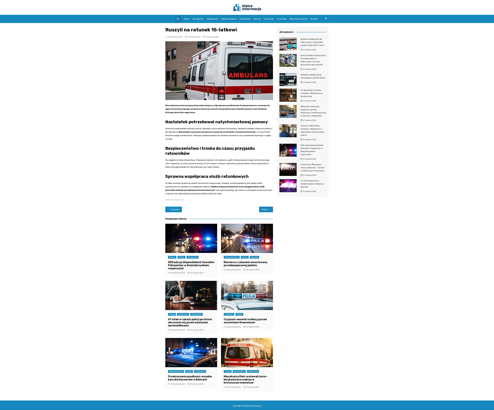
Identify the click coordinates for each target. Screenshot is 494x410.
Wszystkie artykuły (298, 18)
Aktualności (198, 18)
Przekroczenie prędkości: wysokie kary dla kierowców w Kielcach (190, 378)
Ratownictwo (239, 371)
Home (186, 18)
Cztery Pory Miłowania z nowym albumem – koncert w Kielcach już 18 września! (313, 167)
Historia (257, 18)
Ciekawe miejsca (228, 18)
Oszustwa (229, 314)
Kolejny (265, 209)
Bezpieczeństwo (231, 257)
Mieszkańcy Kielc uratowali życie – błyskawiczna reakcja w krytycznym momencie (246, 379)
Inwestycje (269, 18)
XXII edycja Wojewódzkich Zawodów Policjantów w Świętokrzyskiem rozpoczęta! (191, 265)
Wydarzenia (244, 18)
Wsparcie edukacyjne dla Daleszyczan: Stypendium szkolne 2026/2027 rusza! (312, 42)
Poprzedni (174, 209)
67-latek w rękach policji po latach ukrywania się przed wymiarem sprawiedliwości (190, 322)
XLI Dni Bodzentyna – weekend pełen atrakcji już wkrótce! (312, 184)
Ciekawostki (212, 18)
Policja (208, 37)
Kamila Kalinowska (175, 37)
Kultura (172, 257)
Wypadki (215, 37)
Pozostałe (281, 18)
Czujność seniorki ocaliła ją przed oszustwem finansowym (245, 321)
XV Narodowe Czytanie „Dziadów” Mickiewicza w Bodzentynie (312, 93)
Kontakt (314, 18)
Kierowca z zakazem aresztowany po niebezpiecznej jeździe (245, 264)
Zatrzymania (196, 314)
